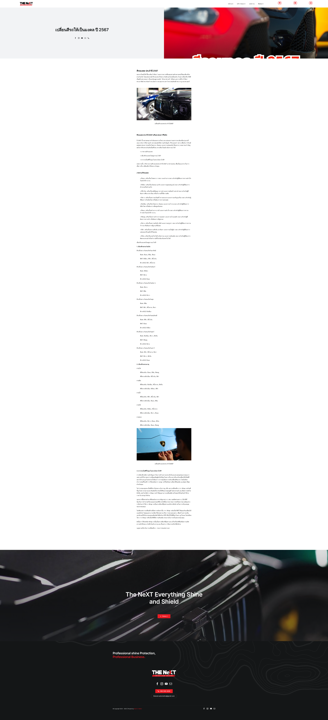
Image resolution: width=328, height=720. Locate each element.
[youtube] (82, 38)
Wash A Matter (138, 708)
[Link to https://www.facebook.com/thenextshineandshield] (279, 3)
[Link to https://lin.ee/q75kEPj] (311, 3)
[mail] (85, 38)
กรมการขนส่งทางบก (163, 528)
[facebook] (75, 38)
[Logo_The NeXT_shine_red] (26, 3)
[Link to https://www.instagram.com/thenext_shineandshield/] (295, 3)
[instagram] (79, 38)
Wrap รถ (152, 522)
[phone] (88, 38)
